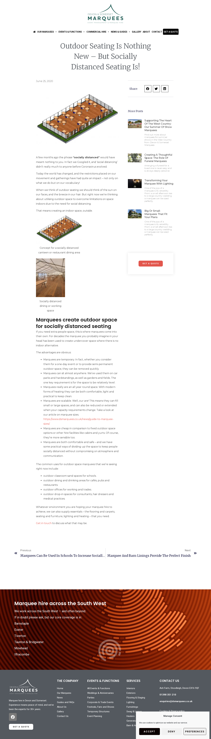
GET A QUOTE (171, 32)
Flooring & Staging (136, 697)
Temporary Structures (98, 711)
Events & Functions (70, 32)
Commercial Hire (96, 32)
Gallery (136, 32)
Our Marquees (45, 32)
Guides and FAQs (65, 702)
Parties (90, 697)
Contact (157, 32)
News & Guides (119, 32)
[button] (147, 88)
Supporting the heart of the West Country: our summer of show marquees (158, 125)
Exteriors (131, 693)
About (146, 32)
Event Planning (94, 716)
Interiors (131, 688)
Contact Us (62, 716)
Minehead (21, 648)
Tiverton (20, 635)
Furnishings (132, 706)
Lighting (130, 702)
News (60, 697)
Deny (171, 731)
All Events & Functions (98, 688)
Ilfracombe (21, 654)
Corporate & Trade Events (100, 702)
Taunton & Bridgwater (29, 642)
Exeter (18, 629)
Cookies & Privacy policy (172, 711)
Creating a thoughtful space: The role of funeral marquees (158, 158)
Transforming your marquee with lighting (158, 182)
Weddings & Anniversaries (100, 693)
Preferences (195, 731)
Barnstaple (21, 623)
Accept (149, 731)
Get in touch (44, 523)
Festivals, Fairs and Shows (100, 706)
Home (60, 688)
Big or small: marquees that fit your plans (155, 214)
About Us (61, 706)
